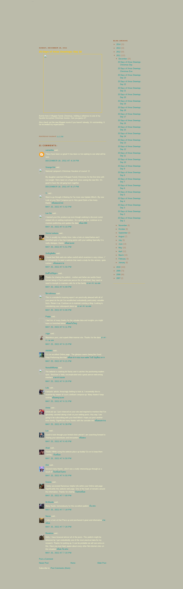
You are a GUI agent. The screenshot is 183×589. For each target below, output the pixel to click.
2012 (118, 52)
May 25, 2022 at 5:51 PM (58, 247)
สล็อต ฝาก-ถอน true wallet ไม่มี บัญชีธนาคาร (86, 357)
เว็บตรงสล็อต (80, 492)
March (121, 255)
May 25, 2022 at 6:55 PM (58, 475)
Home (72, 563)
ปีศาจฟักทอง (50, 293)
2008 (118, 274)
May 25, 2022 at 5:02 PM (58, 207)
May (121, 248)
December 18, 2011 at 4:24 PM (62, 161)
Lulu (47, 388)
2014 (118, 44)
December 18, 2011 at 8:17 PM (62, 187)
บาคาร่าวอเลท (59, 377)
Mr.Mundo (49, 502)
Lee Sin (48, 213)
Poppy (48, 316)
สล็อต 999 (83, 223)
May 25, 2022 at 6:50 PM (58, 458)
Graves (48, 482)
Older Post (101, 563)
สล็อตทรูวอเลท (58, 398)
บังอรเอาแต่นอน (51, 233)
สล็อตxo (82, 438)
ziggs (47, 333)
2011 (118, 55)
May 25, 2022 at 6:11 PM (58, 327)
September (123, 233)
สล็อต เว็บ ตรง (62, 549)
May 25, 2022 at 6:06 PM (58, 310)
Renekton (49, 533)
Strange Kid (50, 167)
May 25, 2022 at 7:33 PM (58, 553)
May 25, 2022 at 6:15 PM (58, 344)
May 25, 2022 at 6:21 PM (58, 361)
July (121, 240)
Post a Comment (46, 559)
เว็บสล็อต (56, 455)
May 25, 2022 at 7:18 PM (58, 510)
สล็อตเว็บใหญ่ (71, 323)
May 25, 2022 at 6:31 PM (58, 401)
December (123, 59)
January (122, 262)
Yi (46, 193)
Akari (47, 448)
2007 (118, 278)
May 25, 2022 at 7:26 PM (58, 527)
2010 (118, 267)
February (122, 259)
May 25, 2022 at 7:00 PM (58, 495)
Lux (46, 431)
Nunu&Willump (51, 368)
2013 (118, 48)
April (121, 251)
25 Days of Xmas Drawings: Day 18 (60, 51)
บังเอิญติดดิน (50, 253)
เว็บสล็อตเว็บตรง (59, 472)
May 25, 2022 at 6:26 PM (58, 381)
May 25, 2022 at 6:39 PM (58, 424)
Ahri (47, 465)
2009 (118, 271)
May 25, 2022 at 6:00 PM (58, 287)
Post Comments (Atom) (60, 568)
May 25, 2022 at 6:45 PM (58, 441)
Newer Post (44, 563)
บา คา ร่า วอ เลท (93, 283)
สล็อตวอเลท (69, 243)
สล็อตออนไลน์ (57, 203)
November (123, 225)
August (122, 236)
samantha (49, 150)
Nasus (48, 516)
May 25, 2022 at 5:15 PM (58, 227)
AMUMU (48, 351)
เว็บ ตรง (92, 506)
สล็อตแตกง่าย (58, 263)
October (122, 229)
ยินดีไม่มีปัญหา (51, 273)
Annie (47, 408)
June (121, 244)
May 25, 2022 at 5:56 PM (58, 267)
